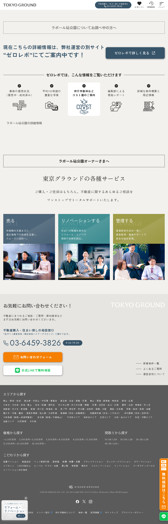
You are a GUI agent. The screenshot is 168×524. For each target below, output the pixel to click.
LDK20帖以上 (24, 465)
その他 (33, 421)
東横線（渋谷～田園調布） (73, 413)
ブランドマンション (93, 461)
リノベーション (122, 465)
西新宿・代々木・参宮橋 (15, 408)
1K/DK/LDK (111, 439)
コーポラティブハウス (144, 465)
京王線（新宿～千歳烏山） (50, 417)
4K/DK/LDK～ (112, 443)
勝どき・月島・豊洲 (13, 413)
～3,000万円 (9, 439)
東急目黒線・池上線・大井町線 (41, 413)
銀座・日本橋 (116, 408)
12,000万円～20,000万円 (16, 443)
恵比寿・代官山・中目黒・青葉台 (40, 400)
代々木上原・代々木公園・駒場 (73, 404)
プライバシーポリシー (132, 512)
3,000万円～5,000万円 (31, 439)
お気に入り (139, 7)
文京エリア (105, 417)
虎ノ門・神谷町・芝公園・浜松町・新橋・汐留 (83, 408)
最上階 (65, 465)
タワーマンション (143, 461)
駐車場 (56, 461)
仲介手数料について (65, 512)
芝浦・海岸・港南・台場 (138, 408)
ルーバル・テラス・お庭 (46, 465)
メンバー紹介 (43, 512)
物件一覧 (83, 512)
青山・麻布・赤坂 (12, 400)
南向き (84, 465)
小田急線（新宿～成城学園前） (18, 417)
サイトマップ (111, 512)
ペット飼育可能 (41, 461)
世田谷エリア (90, 417)
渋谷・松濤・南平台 (45, 404)
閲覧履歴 (151, 7)
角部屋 (75, 465)
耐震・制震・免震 (71, 461)
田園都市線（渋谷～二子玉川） (105, 413)
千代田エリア (73, 417)
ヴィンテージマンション (118, 461)
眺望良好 (26, 461)
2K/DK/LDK (126, 439)
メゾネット (8, 465)
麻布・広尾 (127, 400)
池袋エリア (8, 421)
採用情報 (95, 512)
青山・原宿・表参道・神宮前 (104, 400)
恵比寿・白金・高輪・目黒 (73, 400)
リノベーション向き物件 (15, 469)
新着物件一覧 (151, 363)
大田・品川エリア (123, 417)
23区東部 (22, 421)
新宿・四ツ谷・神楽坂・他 (44, 408)
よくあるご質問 (152, 368)
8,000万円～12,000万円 (85, 439)
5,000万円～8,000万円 (58, 439)
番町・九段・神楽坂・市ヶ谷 (136, 404)
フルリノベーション (101, 465)
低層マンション (11, 461)
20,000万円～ (39, 443)
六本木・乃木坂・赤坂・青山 (17, 404)
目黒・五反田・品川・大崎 (105, 404)
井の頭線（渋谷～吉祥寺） (137, 413)
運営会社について (154, 374)
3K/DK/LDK (142, 439)
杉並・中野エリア (144, 417)
